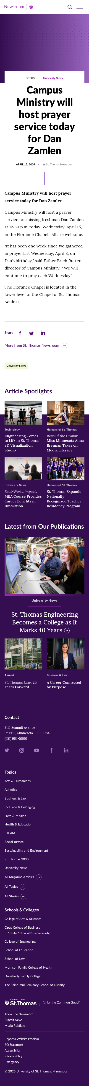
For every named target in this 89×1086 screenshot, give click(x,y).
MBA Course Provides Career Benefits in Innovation (23, 498)
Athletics (11, 789)
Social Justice (14, 842)
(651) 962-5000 (16, 739)
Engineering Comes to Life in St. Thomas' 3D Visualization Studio (22, 443)
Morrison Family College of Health (28, 967)
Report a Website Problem (22, 1039)
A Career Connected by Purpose (64, 684)
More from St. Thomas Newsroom (32, 345)
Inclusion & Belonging (20, 807)
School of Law (15, 959)
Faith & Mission (15, 816)
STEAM (10, 833)
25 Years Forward (21, 684)
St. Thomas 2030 (17, 859)
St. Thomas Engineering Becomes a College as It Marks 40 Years (44, 622)
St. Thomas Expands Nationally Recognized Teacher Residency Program (64, 498)
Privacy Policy (13, 1056)
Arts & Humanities (18, 781)
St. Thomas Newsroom (59, 164)
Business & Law (15, 798)
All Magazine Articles (19, 877)
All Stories (12, 896)
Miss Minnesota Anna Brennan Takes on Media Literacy (65, 443)
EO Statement (14, 1044)
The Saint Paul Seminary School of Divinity (35, 985)
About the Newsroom (19, 1014)
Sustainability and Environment (26, 850)
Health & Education (18, 824)
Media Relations (15, 1025)
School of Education (19, 950)
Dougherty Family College (22, 976)
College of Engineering (20, 941)
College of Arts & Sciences (23, 919)
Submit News (13, 1020)
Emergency (12, 1062)
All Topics (11, 886)
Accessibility (12, 1050)
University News (53, 78)
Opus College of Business (28, 930)
